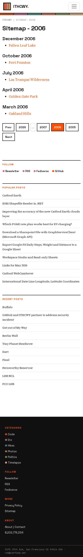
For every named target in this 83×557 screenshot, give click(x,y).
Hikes (10, 445)
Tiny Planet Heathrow (17, 344)
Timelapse (13, 462)
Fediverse (41, 171)
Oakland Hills (20, 113)
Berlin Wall (10, 336)
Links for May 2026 (14, 265)
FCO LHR (8, 384)
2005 (72, 127)
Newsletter (10, 171)
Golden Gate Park (23, 96)
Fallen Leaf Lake (22, 45)
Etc (8, 440)
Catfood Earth (11, 195)
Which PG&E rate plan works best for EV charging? (37, 224)
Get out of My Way (14, 328)
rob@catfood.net (15, 552)
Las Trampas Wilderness (29, 79)
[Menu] (74, 6)
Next (8, 137)
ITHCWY (7, 19)
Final (5, 360)
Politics (11, 457)
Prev (8, 127)
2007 (43, 127)
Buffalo (7, 307)
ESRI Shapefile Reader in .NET (22, 203)
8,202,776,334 (14, 532)
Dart (5, 352)
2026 (22, 127)
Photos (11, 451)
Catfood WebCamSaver (17, 273)
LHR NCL (8, 376)
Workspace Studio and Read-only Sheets (30, 257)
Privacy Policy (13, 505)
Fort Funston (19, 62)
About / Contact (15, 527)
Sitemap (10, 511)
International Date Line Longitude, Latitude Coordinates (40, 281)
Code (10, 434)
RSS (26, 171)
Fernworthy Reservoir (17, 368)
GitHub (58, 171)
